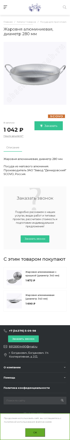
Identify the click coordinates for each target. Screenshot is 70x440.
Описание (12, 147)
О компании (12, 367)
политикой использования (19, 421)
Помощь (9, 377)
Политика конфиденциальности (27, 388)
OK (35, 432)
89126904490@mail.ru (23, 346)
